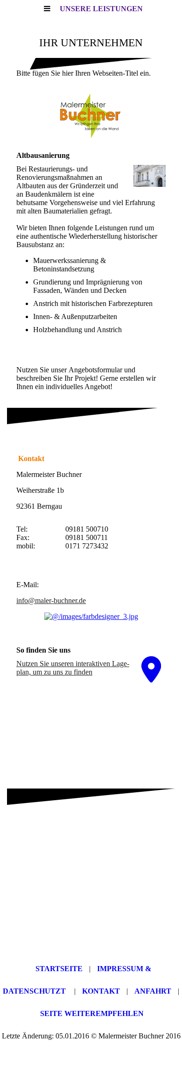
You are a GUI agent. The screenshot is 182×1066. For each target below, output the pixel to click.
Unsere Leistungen (101, 9)
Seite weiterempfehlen (92, 1013)
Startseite (59, 969)
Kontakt (101, 991)
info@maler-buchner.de (51, 600)
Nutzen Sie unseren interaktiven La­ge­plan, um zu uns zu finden (72, 668)
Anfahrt (152, 991)
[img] (91, 117)
